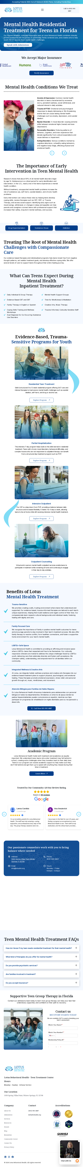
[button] (42, 9)
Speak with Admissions (18, 45)
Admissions (8, 1115)
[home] (14, 10)
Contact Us (8, 1143)
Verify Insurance (41, 73)
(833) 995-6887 (53, 859)
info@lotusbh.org (18, 868)
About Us (7, 1111)
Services (7, 1119)
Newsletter (8, 1135)
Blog (5, 1131)
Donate (6, 1127)
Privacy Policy (9, 1147)
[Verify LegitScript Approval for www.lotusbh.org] (69, 1124)
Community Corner (11, 1139)
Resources (7, 1123)
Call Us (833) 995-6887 (69, 10)
